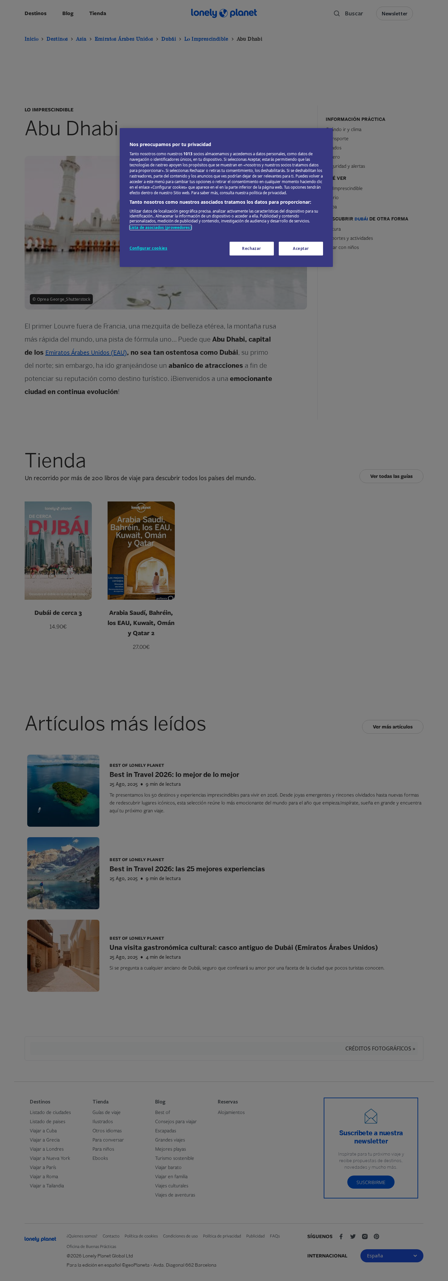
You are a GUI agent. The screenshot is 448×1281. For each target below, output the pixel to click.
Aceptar (301, 248)
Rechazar (251, 248)
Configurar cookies (148, 248)
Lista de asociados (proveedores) (161, 227)
